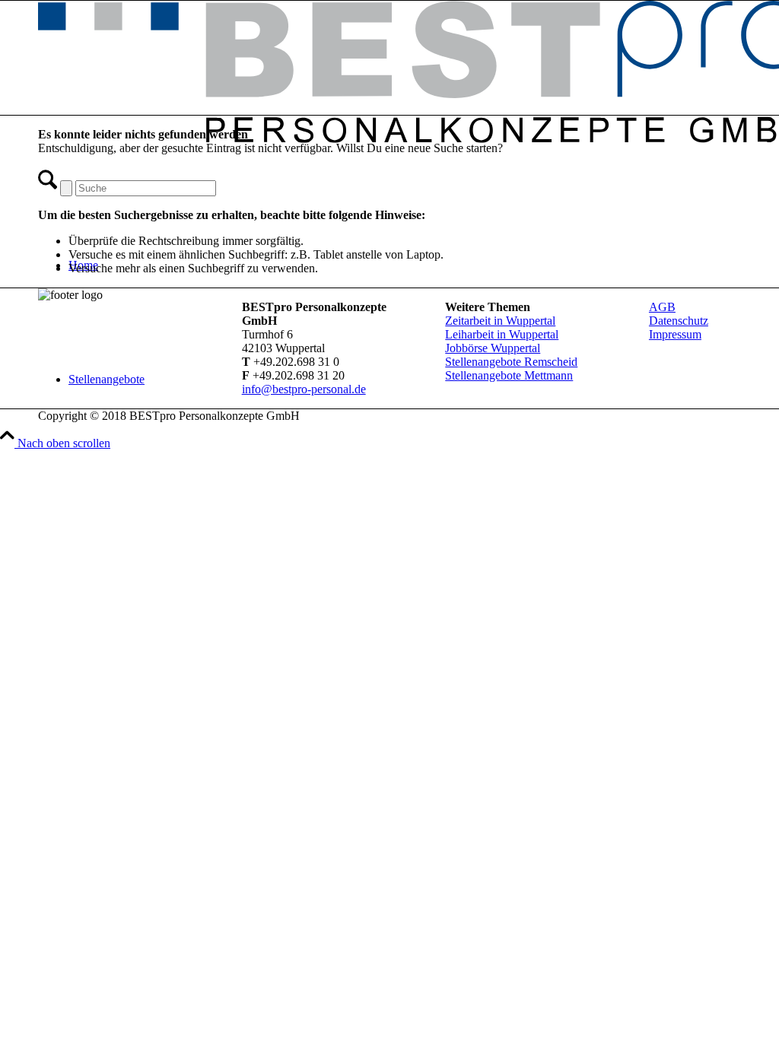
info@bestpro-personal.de (304, 389)
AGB (662, 306)
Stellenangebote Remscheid (511, 361)
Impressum (675, 334)
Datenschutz (678, 320)
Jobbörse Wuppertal (492, 348)
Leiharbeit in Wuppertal (501, 334)
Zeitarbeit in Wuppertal (500, 320)
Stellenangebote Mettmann (509, 375)
